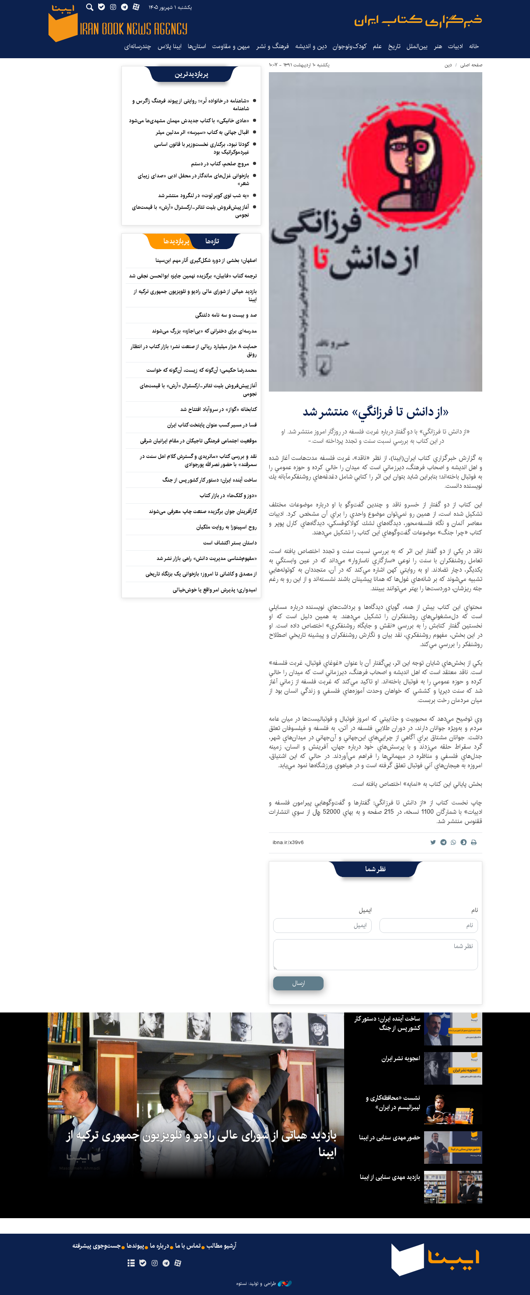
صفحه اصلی (471, 65)
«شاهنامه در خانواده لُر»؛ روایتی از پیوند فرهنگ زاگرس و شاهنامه (190, 105)
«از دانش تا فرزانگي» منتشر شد (375, 412)
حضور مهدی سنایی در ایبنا (389, 1137)
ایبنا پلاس (170, 46)
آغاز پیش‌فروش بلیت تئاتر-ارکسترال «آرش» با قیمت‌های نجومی (190, 211)
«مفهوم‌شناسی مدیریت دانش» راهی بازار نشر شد (206, 558)
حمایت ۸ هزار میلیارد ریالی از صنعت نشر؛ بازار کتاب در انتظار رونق (194, 350)
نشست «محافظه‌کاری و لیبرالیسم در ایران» (393, 1103)
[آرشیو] (131, 1263)
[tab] (212, 241)
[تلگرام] (166, 1263)
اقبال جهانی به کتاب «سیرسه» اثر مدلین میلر (202, 132)
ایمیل (365, 910)
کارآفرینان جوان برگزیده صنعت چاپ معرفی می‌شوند (203, 511)
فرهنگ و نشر (272, 46)
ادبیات (455, 46)
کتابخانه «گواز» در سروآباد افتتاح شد (218, 409)
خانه (474, 46)
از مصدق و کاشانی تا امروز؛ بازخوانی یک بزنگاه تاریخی (201, 574)
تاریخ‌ (394, 46)
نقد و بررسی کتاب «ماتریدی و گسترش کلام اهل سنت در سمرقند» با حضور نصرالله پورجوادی (198, 460)
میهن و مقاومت (231, 46)
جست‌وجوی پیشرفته (97, 1246)
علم (377, 46)
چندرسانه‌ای (137, 46)
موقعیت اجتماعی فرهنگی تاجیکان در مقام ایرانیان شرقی (198, 441)
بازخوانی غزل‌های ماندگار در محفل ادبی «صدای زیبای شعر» (193, 180)
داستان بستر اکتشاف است (230, 543)
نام (474, 910)
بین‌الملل (417, 46)
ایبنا (418, 21)
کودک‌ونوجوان (350, 46)
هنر (438, 46)
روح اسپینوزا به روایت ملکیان (226, 527)
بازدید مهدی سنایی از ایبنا (390, 1177)
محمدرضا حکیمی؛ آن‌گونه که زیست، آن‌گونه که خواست (202, 370)
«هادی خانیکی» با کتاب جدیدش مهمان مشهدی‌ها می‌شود (189, 120)
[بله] (142, 1263)
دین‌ (448, 65)
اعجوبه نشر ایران (400, 1058)
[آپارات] (178, 1263)
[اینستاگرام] (154, 1263)
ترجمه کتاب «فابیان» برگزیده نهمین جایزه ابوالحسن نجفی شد (193, 276)
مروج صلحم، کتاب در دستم (220, 163)
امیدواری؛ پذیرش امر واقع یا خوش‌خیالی (215, 590)
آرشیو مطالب (221, 1246)
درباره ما (159, 1246)
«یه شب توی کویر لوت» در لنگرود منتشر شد (203, 195)
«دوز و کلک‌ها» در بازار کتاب (228, 495)
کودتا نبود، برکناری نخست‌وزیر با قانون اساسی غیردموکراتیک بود (201, 148)
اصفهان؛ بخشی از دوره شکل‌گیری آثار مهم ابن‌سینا (206, 260)
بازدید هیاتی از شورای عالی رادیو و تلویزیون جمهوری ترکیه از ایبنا (195, 295)
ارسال (298, 983)
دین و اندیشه (311, 46)
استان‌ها (197, 46)
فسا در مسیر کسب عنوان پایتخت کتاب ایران (212, 425)
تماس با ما (188, 1246)
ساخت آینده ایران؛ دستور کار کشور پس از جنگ (210, 480)
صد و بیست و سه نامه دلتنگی (226, 315)
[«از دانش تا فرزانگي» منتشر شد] (375, 232)
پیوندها (135, 1246)
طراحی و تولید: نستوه (256, 1283)
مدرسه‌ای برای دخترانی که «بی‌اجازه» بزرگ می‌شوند (204, 331)
